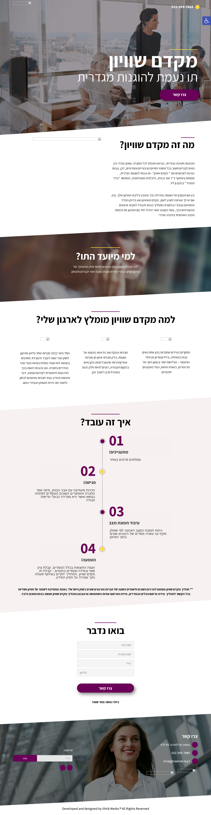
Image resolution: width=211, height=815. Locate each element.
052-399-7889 (182, 6)
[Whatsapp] (63, 767)
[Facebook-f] (70, 767)
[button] (206, 20)
